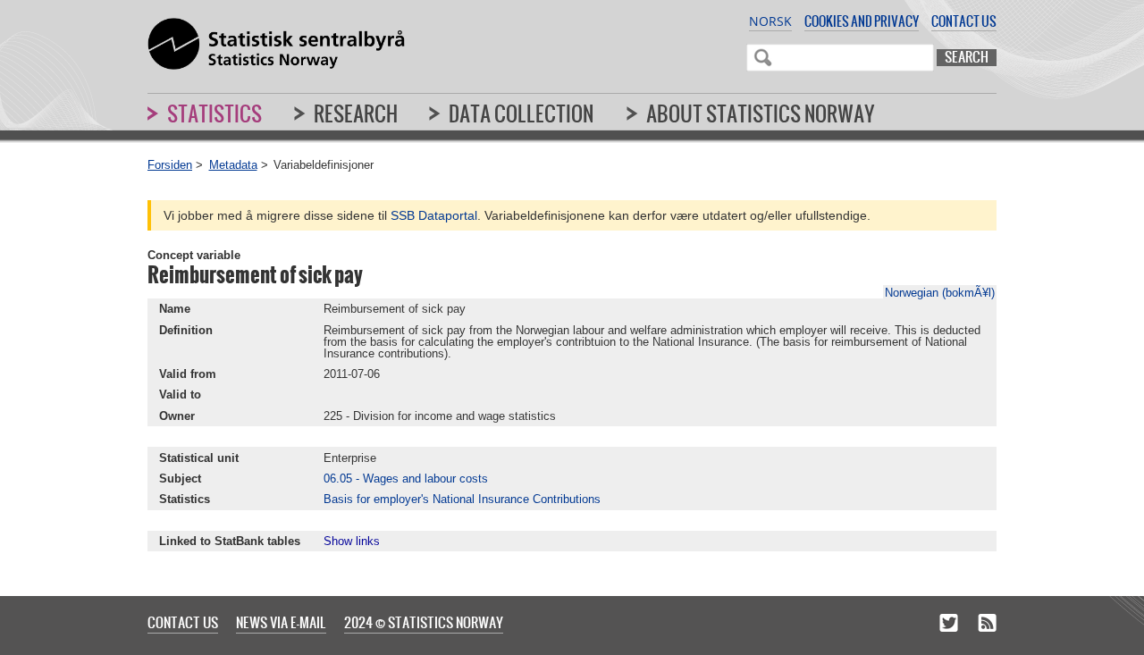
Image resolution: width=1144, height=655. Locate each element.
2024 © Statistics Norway (423, 622)
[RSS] (987, 623)
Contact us (964, 21)
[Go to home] (276, 44)
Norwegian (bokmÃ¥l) (940, 292)
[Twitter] (948, 623)
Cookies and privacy (861, 21)
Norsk (770, 21)
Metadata (233, 165)
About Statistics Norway (760, 113)
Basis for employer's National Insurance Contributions (462, 499)
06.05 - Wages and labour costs (406, 478)
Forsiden (169, 165)
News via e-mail (281, 622)
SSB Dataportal (434, 215)
